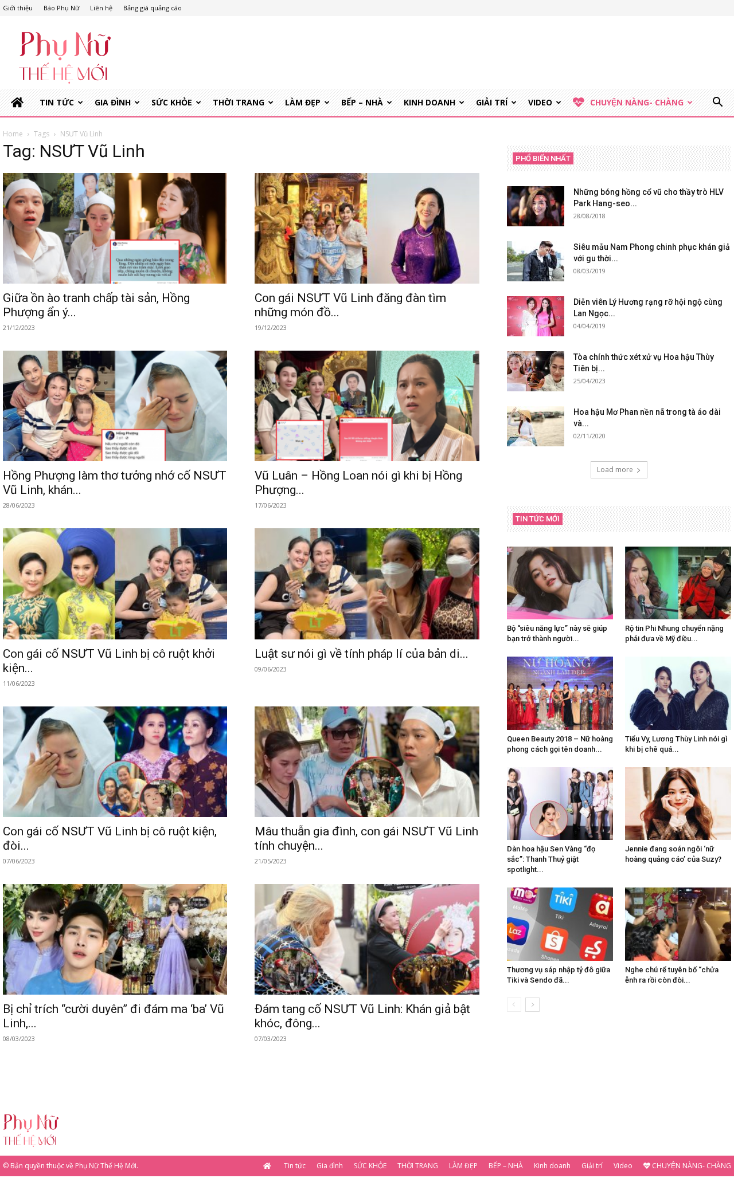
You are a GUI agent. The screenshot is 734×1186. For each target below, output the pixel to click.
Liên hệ (101, 7)
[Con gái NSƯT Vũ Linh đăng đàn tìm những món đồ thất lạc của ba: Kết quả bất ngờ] (367, 228)
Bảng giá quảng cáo (152, 7)
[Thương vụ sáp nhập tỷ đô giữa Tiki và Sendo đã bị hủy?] (560, 923)
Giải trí (491, 102)
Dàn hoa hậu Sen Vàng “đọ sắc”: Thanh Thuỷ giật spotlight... (551, 859)
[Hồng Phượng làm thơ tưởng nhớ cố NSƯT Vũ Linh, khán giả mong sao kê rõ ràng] (115, 406)
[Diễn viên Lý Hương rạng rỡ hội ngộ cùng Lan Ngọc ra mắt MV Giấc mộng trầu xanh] (535, 316)
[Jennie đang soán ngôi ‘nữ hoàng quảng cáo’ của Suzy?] (678, 803)
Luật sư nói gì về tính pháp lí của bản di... (361, 654)
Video (540, 102)
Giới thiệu (18, 7)
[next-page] (532, 1005)
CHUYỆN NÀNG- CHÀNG (637, 102)
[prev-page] (514, 1005)
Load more (615, 469)
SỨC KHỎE (171, 102)
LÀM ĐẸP (303, 102)
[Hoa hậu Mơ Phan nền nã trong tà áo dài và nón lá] (535, 426)
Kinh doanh (429, 102)
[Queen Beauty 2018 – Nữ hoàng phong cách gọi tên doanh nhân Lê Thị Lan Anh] (560, 693)
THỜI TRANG (238, 102)
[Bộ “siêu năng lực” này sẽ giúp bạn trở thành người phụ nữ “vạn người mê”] (560, 583)
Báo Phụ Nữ (61, 7)
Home (13, 134)
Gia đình (113, 102)
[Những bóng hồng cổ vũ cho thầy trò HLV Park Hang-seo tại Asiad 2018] (535, 206)
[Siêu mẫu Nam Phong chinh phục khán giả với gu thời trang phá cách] (535, 261)
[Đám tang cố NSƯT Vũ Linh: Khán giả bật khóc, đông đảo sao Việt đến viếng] (367, 939)
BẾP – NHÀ (362, 102)
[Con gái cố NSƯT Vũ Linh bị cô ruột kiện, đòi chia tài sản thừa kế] (115, 761)
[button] (717, 103)
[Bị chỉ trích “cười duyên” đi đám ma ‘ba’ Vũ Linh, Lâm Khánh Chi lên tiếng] (115, 939)
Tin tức (57, 102)
